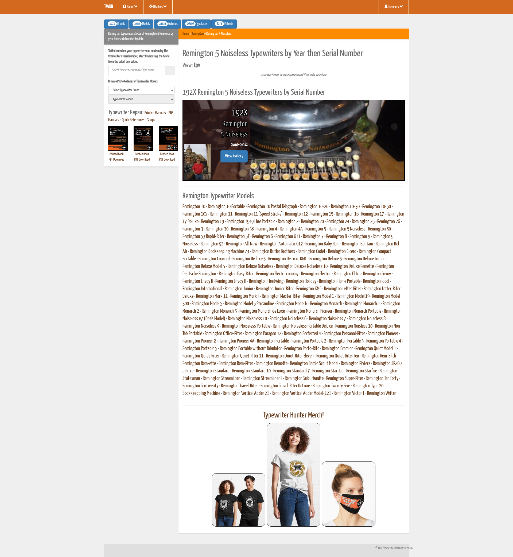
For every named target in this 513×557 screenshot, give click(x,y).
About (130, 7)
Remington (198, 33)
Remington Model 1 (318, 296)
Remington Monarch (326, 303)
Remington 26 (388, 221)
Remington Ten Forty (382, 378)
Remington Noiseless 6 (288, 318)
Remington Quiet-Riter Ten (337, 356)
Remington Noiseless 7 (327, 318)
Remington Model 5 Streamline (249, 303)
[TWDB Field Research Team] (348, 494)
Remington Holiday (301, 281)
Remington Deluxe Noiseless (250, 266)
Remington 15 (321, 214)
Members (393, 7)
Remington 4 (266, 229)
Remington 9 (359, 236)
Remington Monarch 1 (362, 303)
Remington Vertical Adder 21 (246, 393)
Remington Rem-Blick (379, 356)
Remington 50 (379, 229)
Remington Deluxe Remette (352, 266)
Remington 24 (338, 221)
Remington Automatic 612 (281, 244)
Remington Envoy (377, 274)
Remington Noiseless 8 (367, 318)
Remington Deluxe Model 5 (203, 266)
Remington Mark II (244, 296)
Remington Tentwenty (200, 386)
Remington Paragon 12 (263, 333)
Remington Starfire (361, 371)
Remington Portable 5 (199, 348)
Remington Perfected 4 (302, 333)
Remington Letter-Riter (342, 289)
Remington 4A (291, 229)
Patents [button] (225, 24)
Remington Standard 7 (291, 371)
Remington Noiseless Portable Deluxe (303, 326)
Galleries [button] (168, 24)
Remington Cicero (342, 251)
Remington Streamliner (221, 378)
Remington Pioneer (383, 333)
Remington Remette (271, 363)
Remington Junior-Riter (275, 289)
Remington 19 (212, 221)
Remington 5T (238, 236)
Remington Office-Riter (223, 333)
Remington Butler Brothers (273, 251)
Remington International (202, 289)
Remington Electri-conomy (277, 274)
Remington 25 (363, 221)
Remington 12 (296, 214)
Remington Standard (213, 371)
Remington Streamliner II (262, 378)
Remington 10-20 (314, 206)
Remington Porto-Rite (301, 348)
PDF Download (116, 159)
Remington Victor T (349, 393)
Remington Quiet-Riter (200, 356)
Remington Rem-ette (199, 363)
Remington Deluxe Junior (364, 259)
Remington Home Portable (339, 281)
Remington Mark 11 (212, 296)
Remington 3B (242, 229)
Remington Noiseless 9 (200, 326)
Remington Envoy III (230, 281)
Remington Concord (214, 259)
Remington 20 (312, 221)
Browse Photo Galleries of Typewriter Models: (133, 81)
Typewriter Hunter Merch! (293, 415)
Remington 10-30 (345, 206)
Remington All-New (241, 244)
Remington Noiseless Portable (246, 326)
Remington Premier (337, 348)
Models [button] (142, 24)
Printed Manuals (155, 113)
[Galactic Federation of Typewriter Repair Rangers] (293, 475)
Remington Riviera (355, 363)
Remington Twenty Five (331, 386)
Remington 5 (315, 229)
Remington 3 (192, 229)
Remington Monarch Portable (358, 311)
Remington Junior (239, 289)
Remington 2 (288, 221)
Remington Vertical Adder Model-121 (301, 393)
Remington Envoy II (197, 281)
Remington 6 (262, 236)
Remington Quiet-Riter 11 (242, 356)
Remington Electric (316, 274)
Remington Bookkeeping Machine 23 (219, 251)
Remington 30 (217, 229)
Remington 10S (194, 214)
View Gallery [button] (234, 156)
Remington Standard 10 (251, 371)
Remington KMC (308, 289)
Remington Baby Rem (322, 244)
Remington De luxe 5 (249, 259)
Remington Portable (273, 341)
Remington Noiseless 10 (247, 318)
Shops (151, 120)
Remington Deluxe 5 (325, 259)
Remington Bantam (357, 244)
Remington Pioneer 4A (236, 341)
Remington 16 (347, 214)
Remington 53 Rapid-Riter (203, 236)
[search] (141, 90)
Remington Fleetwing (266, 281)
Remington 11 (221, 214)
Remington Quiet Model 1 (375, 348)
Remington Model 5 (207, 303)
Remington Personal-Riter (344, 333)
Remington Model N (292, 303)
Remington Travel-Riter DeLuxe (285, 386)
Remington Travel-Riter (239, 386)
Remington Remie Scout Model (314, 363)
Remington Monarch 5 (219, 311)
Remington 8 (336, 236)
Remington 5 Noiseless (347, 229)
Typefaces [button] (197, 24)
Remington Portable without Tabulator (251, 348)
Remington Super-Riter (344, 378)
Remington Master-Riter (281, 296)
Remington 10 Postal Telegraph (272, 206)
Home (185, 33)
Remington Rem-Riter (236, 363)
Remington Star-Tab (328, 371)
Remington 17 (372, 214)
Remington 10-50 (376, 206)
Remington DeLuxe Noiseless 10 (302, 266)
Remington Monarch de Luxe (262, 311)
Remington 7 (313, 236)
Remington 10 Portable (226, 206)
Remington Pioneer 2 (199, 341)
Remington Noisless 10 (353, 326)
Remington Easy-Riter (236, 274)
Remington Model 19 (353, 296)
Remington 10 (193, 206)
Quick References (133, 120)
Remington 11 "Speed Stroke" (258, 214)
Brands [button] (117, 24)
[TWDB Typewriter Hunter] (238, 499)
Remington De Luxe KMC (287, 259)
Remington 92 (212, 244)
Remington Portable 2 (309, 341)
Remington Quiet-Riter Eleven (290, 356)
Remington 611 (287, 236)
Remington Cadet (311, 251)
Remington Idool (376, 281)
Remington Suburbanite (304, 378)
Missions (158, 7)
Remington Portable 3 (346, 341)
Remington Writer (381, 393)
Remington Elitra (347, 274)
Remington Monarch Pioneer (309, 311)
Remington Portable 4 (383, 341)
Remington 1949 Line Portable (251, 221)
